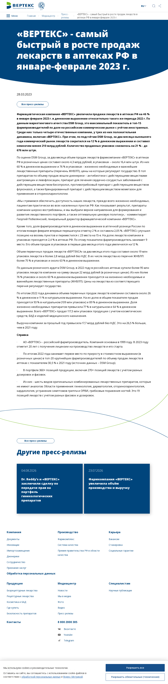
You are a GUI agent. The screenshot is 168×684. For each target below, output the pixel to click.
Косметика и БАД (16, 601)
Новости (62, 590)
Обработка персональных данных (31, 573)
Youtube (68, 634)
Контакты (14, 622)
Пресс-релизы (65, 16)
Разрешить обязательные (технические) (135, 676)
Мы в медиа (64, 596)
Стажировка (116, 544)
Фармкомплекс (66, 539)
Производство (68, 532)
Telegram (69, 640)
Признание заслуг (16, 567)
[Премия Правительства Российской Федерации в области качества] (41, 6)
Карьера (114, 532)
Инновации (13, 544)
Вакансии (114, 539)
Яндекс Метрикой (73, 676)
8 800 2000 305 (67, 622)
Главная (31, 15)
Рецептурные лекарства (20, 596)
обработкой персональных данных (41, 676)
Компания (14, 532)
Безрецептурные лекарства (22, 590)
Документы (13, 539)
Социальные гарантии (121, 550)
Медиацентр (48, 15)
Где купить (13, 607)
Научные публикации (120, 590)
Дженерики (13, 556)
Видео (61, 607)
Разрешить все (135, 667)
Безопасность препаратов (21, 613)
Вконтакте (70, 629)
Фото (61, 601)
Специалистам (119, 583)
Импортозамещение (18, 550)
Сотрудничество (16, 562)
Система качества (68, 544)
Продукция (15, 583)
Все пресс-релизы (32, 104)
